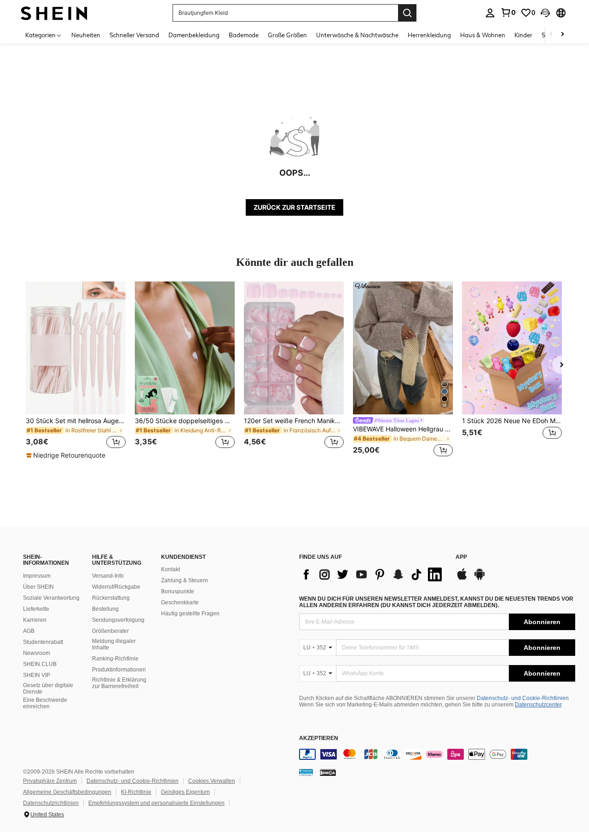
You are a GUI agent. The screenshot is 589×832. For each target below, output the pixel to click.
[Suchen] (407, 13)
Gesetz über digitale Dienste (48, 688)
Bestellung (105, 609)
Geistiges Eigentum (185, 792)
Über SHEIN (38, 587)
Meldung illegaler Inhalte (114, 644)
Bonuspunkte (177, 591)
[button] (545, 12)
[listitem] (76, 370)
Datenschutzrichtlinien (51, 803)
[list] (372, 574)
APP (461, 557)
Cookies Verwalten (211, 781)
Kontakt (170, 569)
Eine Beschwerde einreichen (45, 703)
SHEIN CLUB (40, 664)
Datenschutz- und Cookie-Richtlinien (523, 698)
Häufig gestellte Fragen (190, 613)
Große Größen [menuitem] (287, 35)
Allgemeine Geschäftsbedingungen (67, 792)
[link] (508, 12)
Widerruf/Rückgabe (116, 587)
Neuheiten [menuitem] (85, 35)
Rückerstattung (111, 598)
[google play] (479, 578)
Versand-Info (108, 576)
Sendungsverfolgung (118, 620)
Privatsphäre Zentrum (50, 781)
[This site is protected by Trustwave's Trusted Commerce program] (306, 772)
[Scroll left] (551, 35)
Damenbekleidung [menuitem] (193, 35)
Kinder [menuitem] (523, 35)
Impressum (37, 576)
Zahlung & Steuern (184, 580)
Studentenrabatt (43, 642)
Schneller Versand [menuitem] (134, 35)
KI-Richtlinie (136, 792)
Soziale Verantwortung (51, 598)
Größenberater (110, 631)
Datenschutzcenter (538, 704)
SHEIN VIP (36, 675)
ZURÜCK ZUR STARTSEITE (294, 207)
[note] (67, 455)
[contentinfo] (437, 754)
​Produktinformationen (119, 669)
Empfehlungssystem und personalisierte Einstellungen (156, 803)
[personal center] (490, 12)
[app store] (462, 578)
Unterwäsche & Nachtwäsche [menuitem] (357, 35)
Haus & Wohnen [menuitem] (482, 35)
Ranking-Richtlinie (115, 658)
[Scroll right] (562, 35)
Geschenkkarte (180, 602)
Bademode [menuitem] (244, 35)
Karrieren (34, 620)
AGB (29, 631)
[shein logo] (54, 12)
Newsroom (36, 653)
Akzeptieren (318, 738)
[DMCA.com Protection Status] (328, 772)
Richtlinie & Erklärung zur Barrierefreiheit (119, 683)
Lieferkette (36, 609)
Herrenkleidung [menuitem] (429, 35)
